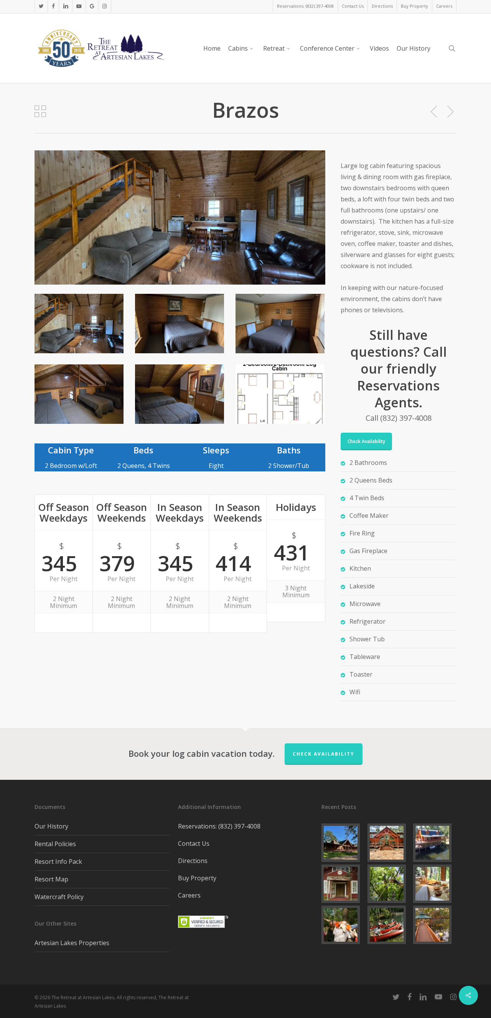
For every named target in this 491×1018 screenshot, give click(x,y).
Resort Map (51, 879)
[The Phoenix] (434, 843)
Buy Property (197, 878)
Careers (189, 895)
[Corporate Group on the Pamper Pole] (389, 884)
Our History (51, 826)
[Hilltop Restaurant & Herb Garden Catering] (434, 884)
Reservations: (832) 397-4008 (219, 826)
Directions (193, 861)
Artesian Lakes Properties (72, 943)
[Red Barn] (343, 884)
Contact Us (193, 843)
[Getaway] (343, 925)
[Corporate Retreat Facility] (389, 925)
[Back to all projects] (40, 111)
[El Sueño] (343, 843)
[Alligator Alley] (389, 843)
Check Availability (323, 754)
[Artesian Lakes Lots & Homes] (434, 925)
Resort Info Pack (58, 861)
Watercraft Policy (59, 897)
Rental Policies (55, 844)
